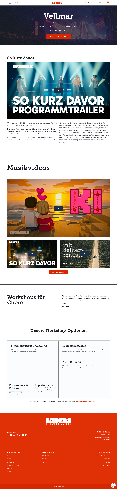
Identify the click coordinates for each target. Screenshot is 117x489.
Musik (26, 2)
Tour (17, 2)
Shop (99, 2)
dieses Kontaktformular (85, 402)
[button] (9, 2)
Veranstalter (89, 2)
